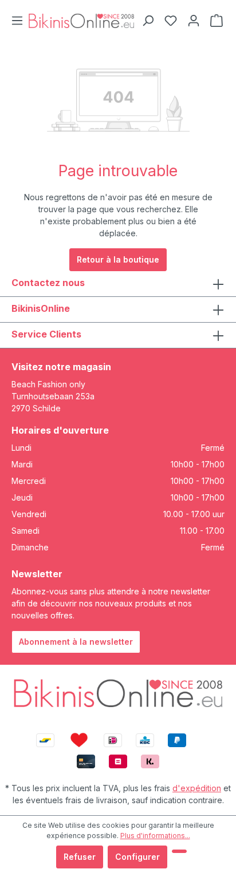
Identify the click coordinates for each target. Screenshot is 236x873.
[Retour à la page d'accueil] (81, 20)
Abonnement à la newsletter (76, 641)
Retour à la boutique (118, 259)
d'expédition (196, 788)
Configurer (137, 857)
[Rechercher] (147, 20)
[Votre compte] (193, 20)
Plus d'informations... (155, 835)
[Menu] (17, 20)
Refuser (80, 857)
